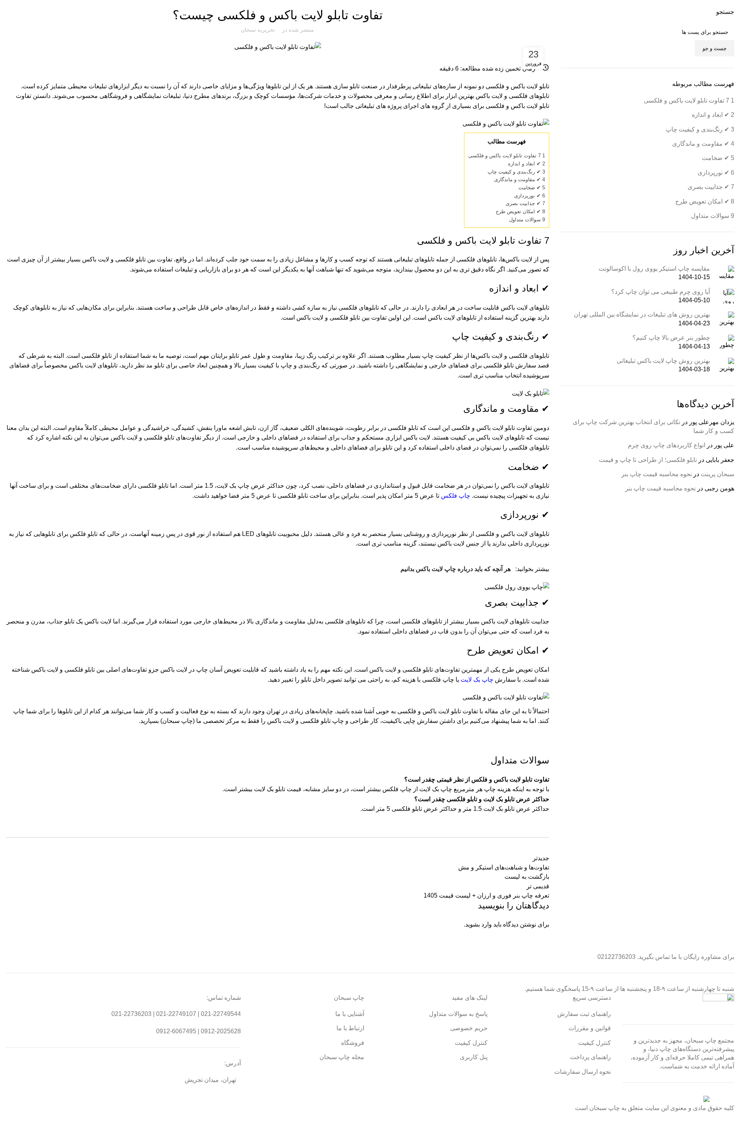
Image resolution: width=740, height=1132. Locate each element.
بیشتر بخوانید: (474, 569)
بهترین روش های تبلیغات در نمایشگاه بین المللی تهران (642, 314)
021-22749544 (221, 1014)
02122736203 (616, 956)
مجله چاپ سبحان (342, 1057)
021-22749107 (176, 1014)
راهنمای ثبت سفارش (584, 1014)
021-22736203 (131, 1014)
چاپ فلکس (455, 495)
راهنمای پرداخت (590, 1057)
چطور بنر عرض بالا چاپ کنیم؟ (671, 337)
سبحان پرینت (717, 474)
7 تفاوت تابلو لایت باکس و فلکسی (506, 155)
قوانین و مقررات (589, 1028)
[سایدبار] (730, 1122)
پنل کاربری (474, 1057)
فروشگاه (352, 1042)
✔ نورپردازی (529, 196)
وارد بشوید (478, 924)
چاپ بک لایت (477, 679)
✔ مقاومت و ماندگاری (519, 179)
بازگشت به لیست (527, 876)
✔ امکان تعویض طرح (520, 211)
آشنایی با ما (349, 1014)
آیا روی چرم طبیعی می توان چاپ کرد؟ (660, 291)
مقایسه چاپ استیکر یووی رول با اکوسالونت (654, 268)
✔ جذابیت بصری (525, 203)
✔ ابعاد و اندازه (526, 164)
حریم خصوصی (469, 1028)
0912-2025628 (221, 1031)
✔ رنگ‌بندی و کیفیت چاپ (516, 172)
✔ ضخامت (531, 187)
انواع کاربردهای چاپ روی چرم (666, 445)
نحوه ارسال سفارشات (582, 1071)
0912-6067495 (176, 1031)
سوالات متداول (527, 219)
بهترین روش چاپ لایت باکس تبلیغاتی (663, 360)
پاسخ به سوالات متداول (458, 1014)
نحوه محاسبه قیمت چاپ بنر (656, 474)
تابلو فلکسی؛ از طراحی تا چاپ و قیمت (648, 460)
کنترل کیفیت (594, 1042)
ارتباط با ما (350, 1028)
